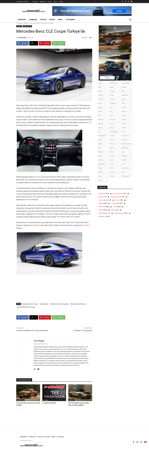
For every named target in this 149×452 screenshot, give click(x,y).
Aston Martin (126, 83)
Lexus (100, 140)
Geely (123, 115)
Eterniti (124, 107)
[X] (128, 1)
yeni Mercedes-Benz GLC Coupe (26, 307)
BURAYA (36, 225)
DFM (123, 103)
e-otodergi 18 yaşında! (49, 403)
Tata (123, 172)
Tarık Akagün (22, 37)
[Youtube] (131, 1)
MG (99, 148)
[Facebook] (122, 1)
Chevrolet (125, 95)
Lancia (112, 135)
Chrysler (100, 99)
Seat (123, 164)
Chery (112, 95)
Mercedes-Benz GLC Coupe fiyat (59, 304)
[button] (130, 19)
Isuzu (111, 123)
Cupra (124, 99)
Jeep (111, 127)
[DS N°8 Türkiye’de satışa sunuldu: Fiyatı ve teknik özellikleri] (80, 392)
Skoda (100, 168)
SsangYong (125, 168)
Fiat (111, 111)
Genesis (100, 119)
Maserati (124, 140)
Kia (99, 131)
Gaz (111, 115)
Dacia (100, 103)
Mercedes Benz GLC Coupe (29, 304)
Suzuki (112, 172)
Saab (111, 164)
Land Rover (125, 135)
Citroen (112, 99)
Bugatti (112, 91)
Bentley (124, 87)
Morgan (100, 152)
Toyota (112, 176)
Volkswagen (125, 176)
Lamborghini (102, 135)
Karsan (124, 127)
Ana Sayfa (19, 23)
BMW (100, 91)
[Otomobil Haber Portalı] (33, 11)
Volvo (100, 180)
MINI (111, 148)
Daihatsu (113, 103)
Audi (99, 87)
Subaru (100, 172)
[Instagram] (125, 1)
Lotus (111, 140)
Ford (99, 115)
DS (111, 107)
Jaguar (100, 127)
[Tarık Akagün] (25, 355)
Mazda (100, 144)
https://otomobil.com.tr (40, 344)
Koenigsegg (113, 131)
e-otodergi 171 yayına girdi (82, 330)
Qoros (112, 160)
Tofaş (100, 176)
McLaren (113, 144)
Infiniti (124, 123)
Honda (124, 119)
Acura (100, 83)
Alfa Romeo (113, 83)
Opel (123, 152)
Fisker (124, 111)
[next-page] (21, 409)
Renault (124, 160)
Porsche (100, 160)
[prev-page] (17, 409)
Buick (123, 91)
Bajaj (111, 87)
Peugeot (124, 156)
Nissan (112, 152)
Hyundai (100, 123)
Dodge (100, 107)
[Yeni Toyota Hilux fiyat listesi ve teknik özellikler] (28, 392)
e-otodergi (45, 400)
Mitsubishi (125, 148)
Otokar (100, 156)
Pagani (112, 156)
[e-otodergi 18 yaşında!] (54, 392)
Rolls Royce (101, 164)
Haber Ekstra (20, 400)
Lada (123, 131)
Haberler (26, 23)
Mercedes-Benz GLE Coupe (78, 304)
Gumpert (112, 119)
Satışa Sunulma (27, 26)
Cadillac (100, 95)
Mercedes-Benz (44, 304)
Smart (112, 168)
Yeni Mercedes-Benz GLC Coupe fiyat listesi (32, 330)
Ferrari (100, 111)
